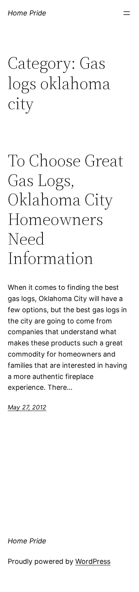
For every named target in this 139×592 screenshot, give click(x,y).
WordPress (92, 561)
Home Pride (27, 13)
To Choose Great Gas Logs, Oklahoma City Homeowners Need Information (65, 209)
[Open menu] (126, 13)
